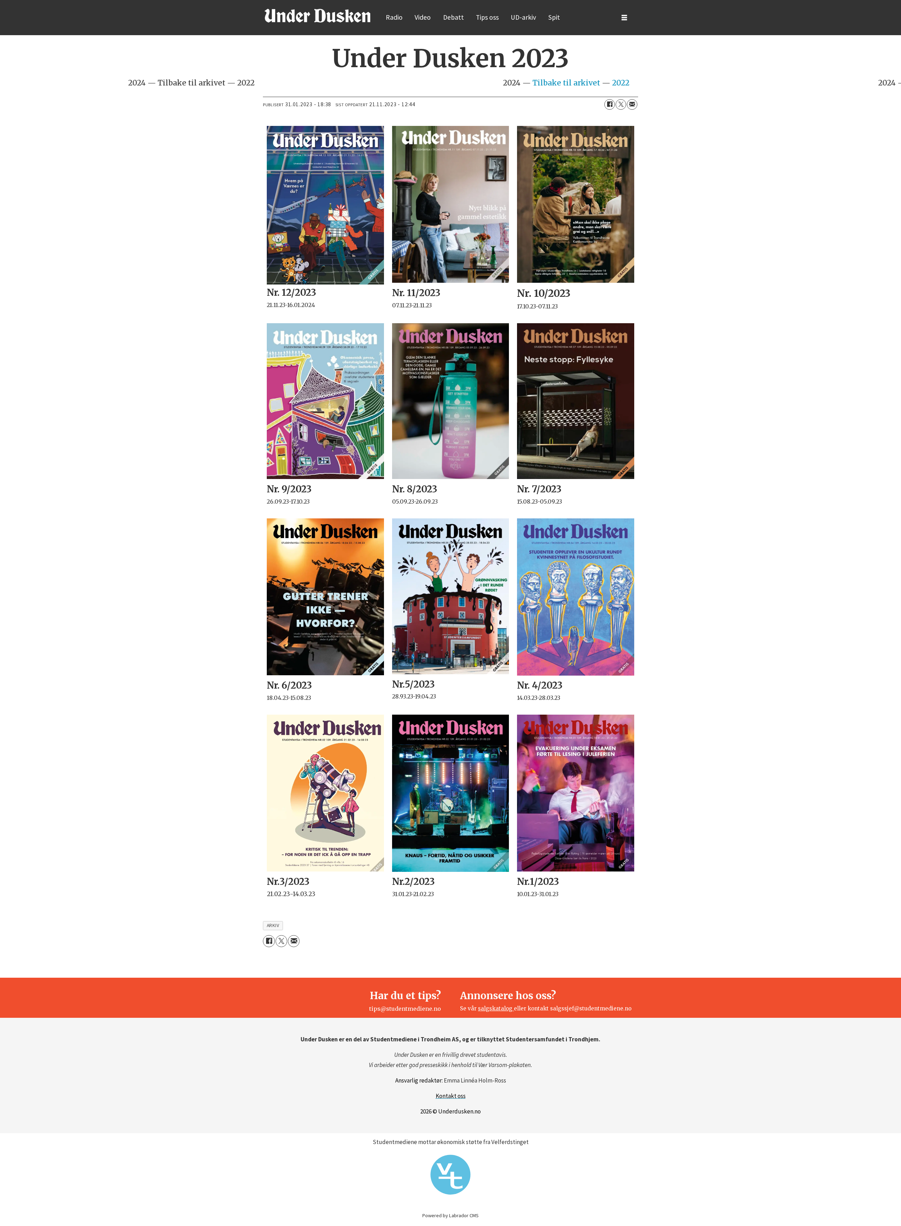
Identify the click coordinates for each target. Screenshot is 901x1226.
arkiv (273, 925)
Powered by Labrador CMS (450, 1215)
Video (423, 17)
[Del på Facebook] (609, 104)
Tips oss (487, 17)
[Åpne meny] (624, 18)
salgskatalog (496, 1008)
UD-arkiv (523, 17)
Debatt (453, 17)
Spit (554, 17)
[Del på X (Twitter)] (621, 104)
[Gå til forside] (317, 15)
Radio (394, 17)
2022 (164, 83)
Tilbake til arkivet (110, 83)
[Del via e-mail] (632, 104)
